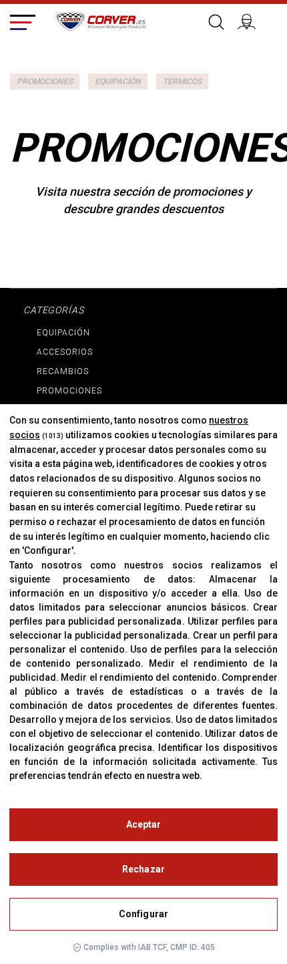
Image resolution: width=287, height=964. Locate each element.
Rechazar (143, 869)
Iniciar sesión (252, 20)
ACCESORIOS (65, 352)
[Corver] (101, 19)
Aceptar (144, 824)
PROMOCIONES (45, 81)
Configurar (143, 914)
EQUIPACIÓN (118, 81)
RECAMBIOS (63, 371)
